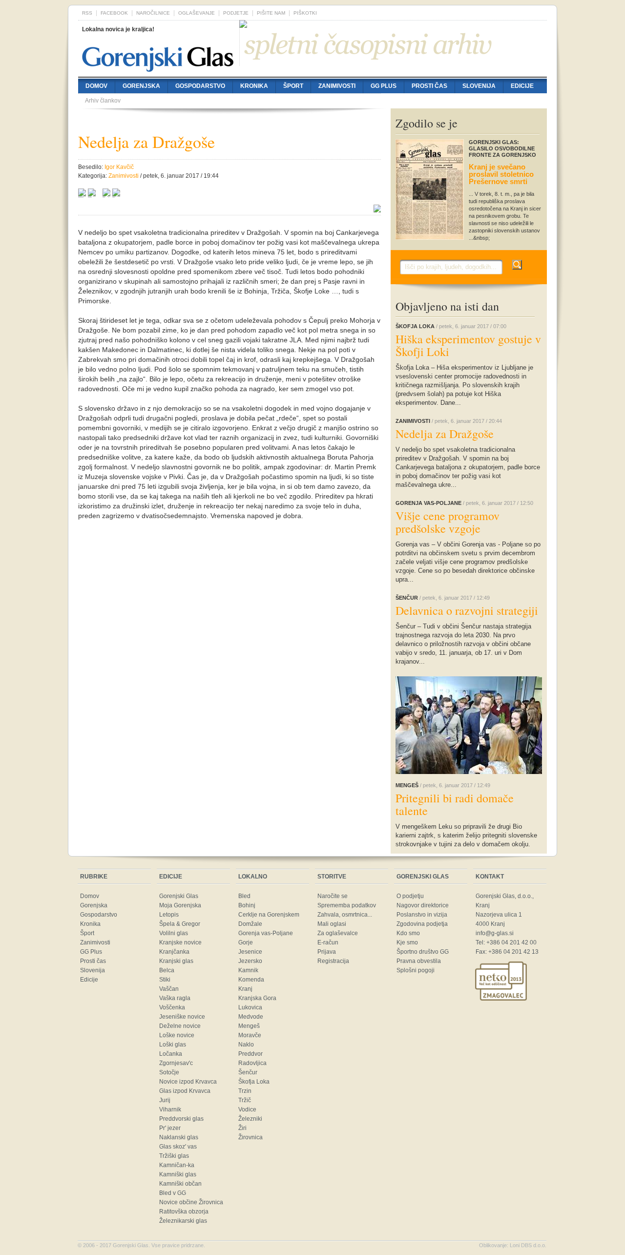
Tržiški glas (174, 1155)
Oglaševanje (196, 13)
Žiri (242, 1128)
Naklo (246, 1044)
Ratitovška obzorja (183, 1211)
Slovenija (479, 86)
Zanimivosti (336, 86)
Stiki (164, 979)
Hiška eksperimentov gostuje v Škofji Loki (468, 345)
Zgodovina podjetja (422, 923)
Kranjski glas (176, 961)
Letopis (169, 914)
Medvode (250, 1016)
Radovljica (252, 1063)
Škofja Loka (254, 1081)
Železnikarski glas (183, 1220)
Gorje (245, 942)
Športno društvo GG (422, 951)
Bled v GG (172, 1193)
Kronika (254, 86)
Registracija (333, 961)
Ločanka (170, 1053)
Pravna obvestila (418, 961)
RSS (87, 13)
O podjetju (410, 896)
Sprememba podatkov (346, 905)
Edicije (522, 86)
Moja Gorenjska (180, 905)
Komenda (251, 979)
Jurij (164, 1100)
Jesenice (250, 951)
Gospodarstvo (200, 86)
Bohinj (246, 905)
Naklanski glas (178, 1137)
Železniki (250, 1118)
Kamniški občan (180, 1183)
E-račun (327, 942)
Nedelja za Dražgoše (445, 433)
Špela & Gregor (179, 923)
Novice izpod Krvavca (188, 1081)
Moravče (249, 1035)
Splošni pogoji (415, 970)
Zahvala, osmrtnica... (344, 914)
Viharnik (170, 1109)
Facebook (114, 13)
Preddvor (250, 1053)
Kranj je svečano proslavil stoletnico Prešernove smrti (501, 174)
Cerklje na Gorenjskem (268, 914)
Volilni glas (173, 933)
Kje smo (407, 942)
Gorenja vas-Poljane (265, 933)
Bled (244, 896)
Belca (166, 970)
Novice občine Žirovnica (191, 1202)
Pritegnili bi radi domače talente (455, 804)
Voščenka (172, 1007)
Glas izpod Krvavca (184, 1091)
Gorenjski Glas (178, 896)
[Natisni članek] (116, 194)
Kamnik (248, 970)
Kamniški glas (177, 1174)
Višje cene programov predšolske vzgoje (448, 522)
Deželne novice (180, 1026)
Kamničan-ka (176, 1165)
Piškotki (305, 13)
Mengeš (249, 1026)
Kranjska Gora (257, 998)
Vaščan (169, 988)
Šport (293, 86)
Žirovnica (250, 1137)
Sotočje (169, 1072)
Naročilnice (153, 13)
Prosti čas (429, 86)
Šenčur (247, 1072)
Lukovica (250, 1007)
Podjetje (236, 13)
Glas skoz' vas (178, 1146)
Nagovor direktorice (422, 905)
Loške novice (176, 1035)
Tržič (244, 1100)
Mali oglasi (331, 923)
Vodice (247, 1109)
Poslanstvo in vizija (421, 914)
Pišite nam (271, 13)
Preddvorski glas (181, 1118)
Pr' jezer (170, 1128)
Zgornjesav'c (176, 1063)
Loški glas (172, 1044)
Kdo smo (408, 933)
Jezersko (250, 961)
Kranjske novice (180, 942)
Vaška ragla (174, 998)
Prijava (326, 951)
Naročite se (332, 896)
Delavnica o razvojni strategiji (467, 610)
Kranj (245, 988)
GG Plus (383, 86)
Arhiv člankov (103, 100)
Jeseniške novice (182, 1016)
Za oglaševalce (337, 933)
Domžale (250, 923)
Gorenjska (141, 86)
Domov (96, 86)
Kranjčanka (174, 951)
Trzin (244, 1091)
